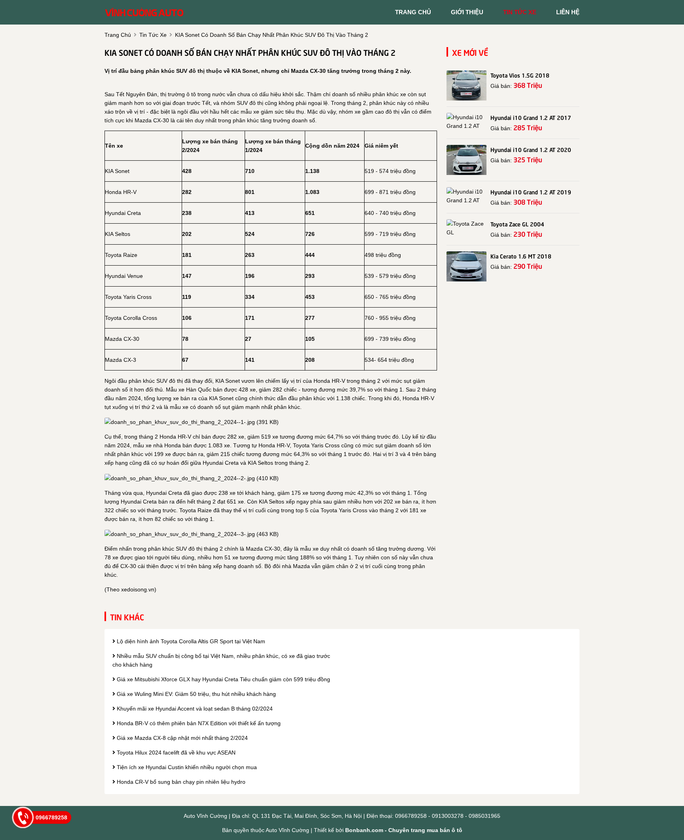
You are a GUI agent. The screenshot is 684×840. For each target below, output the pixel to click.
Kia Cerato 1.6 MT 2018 (520, 256)
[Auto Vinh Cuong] (144, 12)
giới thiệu (467, 12)
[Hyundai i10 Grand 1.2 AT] (466, 121)
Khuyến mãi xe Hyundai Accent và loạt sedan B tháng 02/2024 (194, 708)
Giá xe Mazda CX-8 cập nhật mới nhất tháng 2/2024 (181, 738)
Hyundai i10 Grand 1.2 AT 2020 (530, 149)
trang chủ (413, 12)
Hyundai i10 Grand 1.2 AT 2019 (530, 192)
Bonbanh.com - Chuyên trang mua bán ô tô (403, 830)
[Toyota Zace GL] (466, 228)
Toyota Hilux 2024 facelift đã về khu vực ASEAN (175, 752)
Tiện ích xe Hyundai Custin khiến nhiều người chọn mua (186, 767)
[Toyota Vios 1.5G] (466, 85)
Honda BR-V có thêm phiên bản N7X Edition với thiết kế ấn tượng (198, 723)
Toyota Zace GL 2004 (517, 224)
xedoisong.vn (137, 589)
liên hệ (568, 12)
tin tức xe (519, 12)
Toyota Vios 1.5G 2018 (519, 75)
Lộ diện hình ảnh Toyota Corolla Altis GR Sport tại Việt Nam (190, 641)
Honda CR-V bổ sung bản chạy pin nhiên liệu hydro (180, 782)
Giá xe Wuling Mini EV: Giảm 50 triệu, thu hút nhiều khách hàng (195, 694)
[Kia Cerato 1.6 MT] (466, 266)
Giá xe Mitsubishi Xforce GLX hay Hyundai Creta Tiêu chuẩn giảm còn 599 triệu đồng (222, 679)
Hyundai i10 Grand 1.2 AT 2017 (530, 117)
